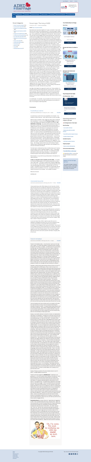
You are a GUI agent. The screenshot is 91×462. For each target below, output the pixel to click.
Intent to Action (44, 14)
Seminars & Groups (35, 14)
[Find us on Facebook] (69, 454)
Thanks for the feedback (36, 239)
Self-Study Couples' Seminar (69, 141)
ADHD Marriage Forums (18, 48)
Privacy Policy (15, 456)
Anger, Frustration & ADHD (37, 27)
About (14, 16)
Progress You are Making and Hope (20, 28)
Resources (16, 45)
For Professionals (70, 14)
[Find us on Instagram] (77, 454)
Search (71, 1)
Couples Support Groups (68, 136)
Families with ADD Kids (18, 42)
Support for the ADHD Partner (19, 33)
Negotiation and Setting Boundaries (20, 38)
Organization (16, 43)
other (15, 46)
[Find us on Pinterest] (71, 454)
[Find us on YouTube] (73, 454)
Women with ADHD (17, 40)
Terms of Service (16, 457)
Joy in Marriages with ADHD (19, 36)
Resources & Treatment (60, 14)
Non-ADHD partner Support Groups (71, 133)
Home (14, 14)
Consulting (52, 14)
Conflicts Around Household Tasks (20, 35)
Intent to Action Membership (69, 146)
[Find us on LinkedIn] (75, 454)
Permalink (59, 112)
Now (74, 9)
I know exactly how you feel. (37, 181)
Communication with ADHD (19, 26)
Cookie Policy (15, 455)
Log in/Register (65, 1)
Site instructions (16, 453)
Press (14, 452)
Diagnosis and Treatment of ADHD (20, 30)
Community (26, 14)
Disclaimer (15, 458)
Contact (75, 1)
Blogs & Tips (19, 14)
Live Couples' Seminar (68, 127)
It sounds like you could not (37, 110)
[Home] (22, 6)
